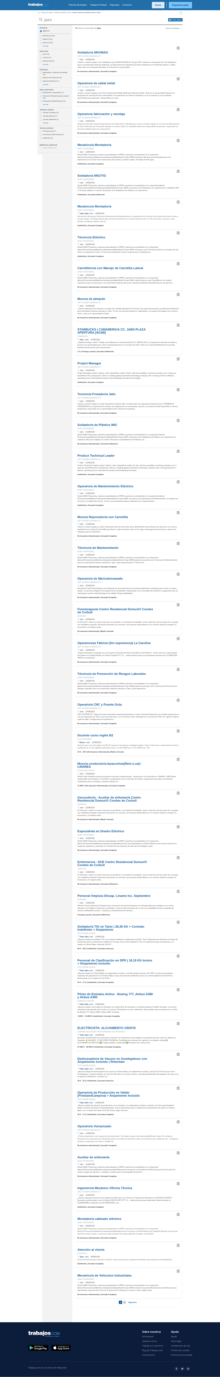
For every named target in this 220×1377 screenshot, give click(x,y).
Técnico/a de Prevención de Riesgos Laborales (111, 673)
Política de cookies (180, 1350)
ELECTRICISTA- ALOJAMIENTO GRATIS (106, 1027)
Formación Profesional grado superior (56, 97)
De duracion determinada (53, 134)
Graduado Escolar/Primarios (54, 101)
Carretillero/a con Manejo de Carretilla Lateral (110, 268)
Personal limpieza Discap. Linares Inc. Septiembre (113, 895)
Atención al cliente (91, 1249)
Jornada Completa (51, 112)
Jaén (44, 31)
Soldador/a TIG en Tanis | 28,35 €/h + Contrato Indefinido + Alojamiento (110, 928)
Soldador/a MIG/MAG (92, 52)
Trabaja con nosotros (152, 1346)
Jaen (44, 54)
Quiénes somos (149, 1341)
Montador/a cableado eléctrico (99, 1218)
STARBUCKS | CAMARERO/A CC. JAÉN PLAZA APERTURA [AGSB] (111, 331)
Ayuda (174, 1337)
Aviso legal (176, 1341)
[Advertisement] (123, 39)
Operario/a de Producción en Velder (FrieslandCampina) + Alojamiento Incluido (108, 1094)
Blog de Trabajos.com (152, 1350)
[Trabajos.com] (38, 7)
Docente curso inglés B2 (95, 735)
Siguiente (132, 1302)
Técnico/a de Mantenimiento (98, 547)
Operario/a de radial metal (96, 83)
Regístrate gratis (180, 5)
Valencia (46, 43)
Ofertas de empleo (47, 12)
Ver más (45, 46)
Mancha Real (47, 61)
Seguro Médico (50, 148)
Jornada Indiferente (51, 119)
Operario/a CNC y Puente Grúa (99, 704)
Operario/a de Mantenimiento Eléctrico (105, 486)
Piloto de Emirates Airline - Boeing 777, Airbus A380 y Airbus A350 (115, 996)
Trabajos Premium (98, 5)
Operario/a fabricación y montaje (101, 114)
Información (148, 1337)
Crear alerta (176, 20)
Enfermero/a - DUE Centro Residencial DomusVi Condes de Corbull (112, 863)
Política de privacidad (181, 1355)
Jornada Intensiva (50, 116)
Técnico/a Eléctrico (91, 237)
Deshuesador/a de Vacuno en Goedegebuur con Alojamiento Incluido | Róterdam (112, 1060)
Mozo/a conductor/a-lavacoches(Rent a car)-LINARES (109, 765)
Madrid (45, 39)
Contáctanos (148, 1355)
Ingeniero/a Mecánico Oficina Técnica (104, 1188)
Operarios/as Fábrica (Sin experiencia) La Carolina (114, 643)
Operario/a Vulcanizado (94, 1126)
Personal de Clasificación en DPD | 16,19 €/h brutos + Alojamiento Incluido (114, 962)
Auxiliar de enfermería (93, 1157)
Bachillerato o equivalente (53, 92)
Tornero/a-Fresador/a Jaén (96, 394)
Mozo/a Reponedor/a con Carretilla (102, 517)
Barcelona (46, 36)
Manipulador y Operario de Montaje (55, 72)
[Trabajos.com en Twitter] (182, 1369)
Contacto (127, 5)
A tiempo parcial (49, 131)
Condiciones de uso (180, 1346)
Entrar (158, 5)
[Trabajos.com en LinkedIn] (188, 1369)
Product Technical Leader (96, 455)
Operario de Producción (51, 78)
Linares (45, 57)
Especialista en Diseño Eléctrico (100, 831)
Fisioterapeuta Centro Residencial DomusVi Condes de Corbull (115, 611)
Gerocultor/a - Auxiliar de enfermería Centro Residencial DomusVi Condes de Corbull (109, 799)
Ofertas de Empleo (78, 5)
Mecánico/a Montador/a (94, 144)
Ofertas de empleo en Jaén (62, 12)
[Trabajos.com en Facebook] (176, 1369)
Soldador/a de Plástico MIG (97, 424)
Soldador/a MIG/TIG (91, 175)
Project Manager (89, 363)
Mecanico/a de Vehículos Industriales (104, 1275)
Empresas (114, 5)
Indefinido (48, 138)
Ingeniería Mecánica (50, 81)
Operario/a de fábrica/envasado (100, 578)
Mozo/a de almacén (91, 298)
